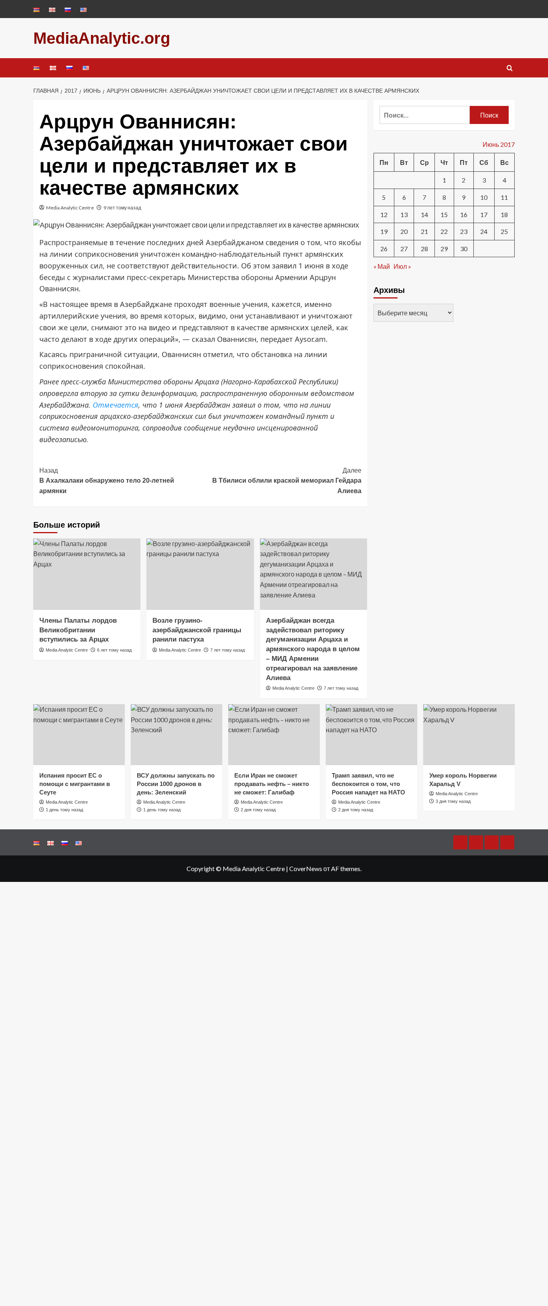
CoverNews (305, 868)
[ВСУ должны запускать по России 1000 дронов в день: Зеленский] (176, 734)
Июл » (402, 266)
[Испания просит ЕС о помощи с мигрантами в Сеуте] (79, 734)
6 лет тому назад (114, 650)
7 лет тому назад (227, 650)
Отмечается (115, 405)
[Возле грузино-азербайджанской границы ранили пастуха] (200, 574)
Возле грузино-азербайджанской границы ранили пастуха (197, 630)
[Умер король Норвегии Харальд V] (469, 734)
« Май (381, 266)
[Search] (510, 68)
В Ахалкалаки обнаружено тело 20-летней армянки (106, 480)
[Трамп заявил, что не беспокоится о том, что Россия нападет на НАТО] (371, 734)
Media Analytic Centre (70, 208)
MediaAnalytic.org (101, 38)
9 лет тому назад (122, 208)
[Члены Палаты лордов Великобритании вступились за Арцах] (86, 574)
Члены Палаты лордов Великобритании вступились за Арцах (78, 630)
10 (483, 197)
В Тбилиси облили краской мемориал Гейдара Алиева (286, 480)
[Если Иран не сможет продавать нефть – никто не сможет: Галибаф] (274, 734)
